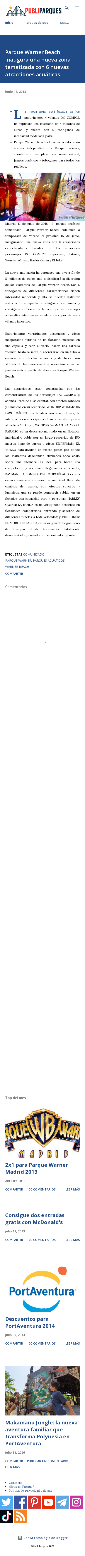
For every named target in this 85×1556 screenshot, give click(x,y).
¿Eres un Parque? (21, 1487)
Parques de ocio (37, 23)
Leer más (72, 1189)
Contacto (15, 1483)
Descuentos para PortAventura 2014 (30, 1322)
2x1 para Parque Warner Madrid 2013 (36, 1168)
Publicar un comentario (47, 1461)
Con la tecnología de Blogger (45, 1538)
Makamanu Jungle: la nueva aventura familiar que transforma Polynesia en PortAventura (41, 1433)
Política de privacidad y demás (30, 1491)
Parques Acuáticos (49, 560)
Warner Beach (17, 566)
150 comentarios (41, 1189)
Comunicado (33, 554)
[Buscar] (66, 7)
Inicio (9, 23)
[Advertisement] (42, 896)
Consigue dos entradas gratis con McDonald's (35, 1218)
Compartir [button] (14, 573)
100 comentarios (41, 1240)
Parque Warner (18, 560)
